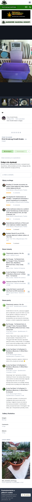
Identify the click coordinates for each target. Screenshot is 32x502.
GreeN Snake (14, 117)
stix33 (8, 255)
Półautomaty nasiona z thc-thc (15, 253)
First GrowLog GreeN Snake (13, 139)
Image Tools (24, 93)
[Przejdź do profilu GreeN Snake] (4, 118)
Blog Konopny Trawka (21, 190)
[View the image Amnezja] (4, 102)
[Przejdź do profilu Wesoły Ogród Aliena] (4, 289)
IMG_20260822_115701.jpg (9, 480)
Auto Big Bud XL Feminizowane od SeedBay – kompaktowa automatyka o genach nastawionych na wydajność (17, 198)
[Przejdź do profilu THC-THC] (4, 234)
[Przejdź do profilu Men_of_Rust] (4, 259)
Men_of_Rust (9, 268)
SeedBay (12, 202)
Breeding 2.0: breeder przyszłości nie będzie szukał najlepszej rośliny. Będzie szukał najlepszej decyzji (17, 186)
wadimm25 (8, 482)
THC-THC (12, 239)
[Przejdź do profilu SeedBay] (4, 197)
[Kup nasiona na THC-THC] (16, 14)
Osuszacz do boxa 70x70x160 (15, 281)
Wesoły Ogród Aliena (12, 292)
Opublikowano (15, 356)
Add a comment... (9, 175)
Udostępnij (8, 151)
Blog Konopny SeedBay (22, 202)
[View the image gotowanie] (13, 102)
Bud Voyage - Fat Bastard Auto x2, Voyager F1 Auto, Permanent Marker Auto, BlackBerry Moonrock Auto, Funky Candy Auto (15, 262)
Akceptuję (26, 495)
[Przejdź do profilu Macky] (4, 185)
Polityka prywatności (7, 494)
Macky (11, 190)
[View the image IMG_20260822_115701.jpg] (16, 460)
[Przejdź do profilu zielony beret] (4, 282)
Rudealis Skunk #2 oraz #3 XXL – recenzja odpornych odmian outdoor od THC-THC (17, 235)
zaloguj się (25, 166)
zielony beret (9, 283)
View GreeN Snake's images (14, 120)
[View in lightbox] (16, 61)
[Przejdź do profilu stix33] (4, 254)
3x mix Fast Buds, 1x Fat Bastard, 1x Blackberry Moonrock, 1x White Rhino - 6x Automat (16, 274)
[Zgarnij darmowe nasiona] (16, 22)
